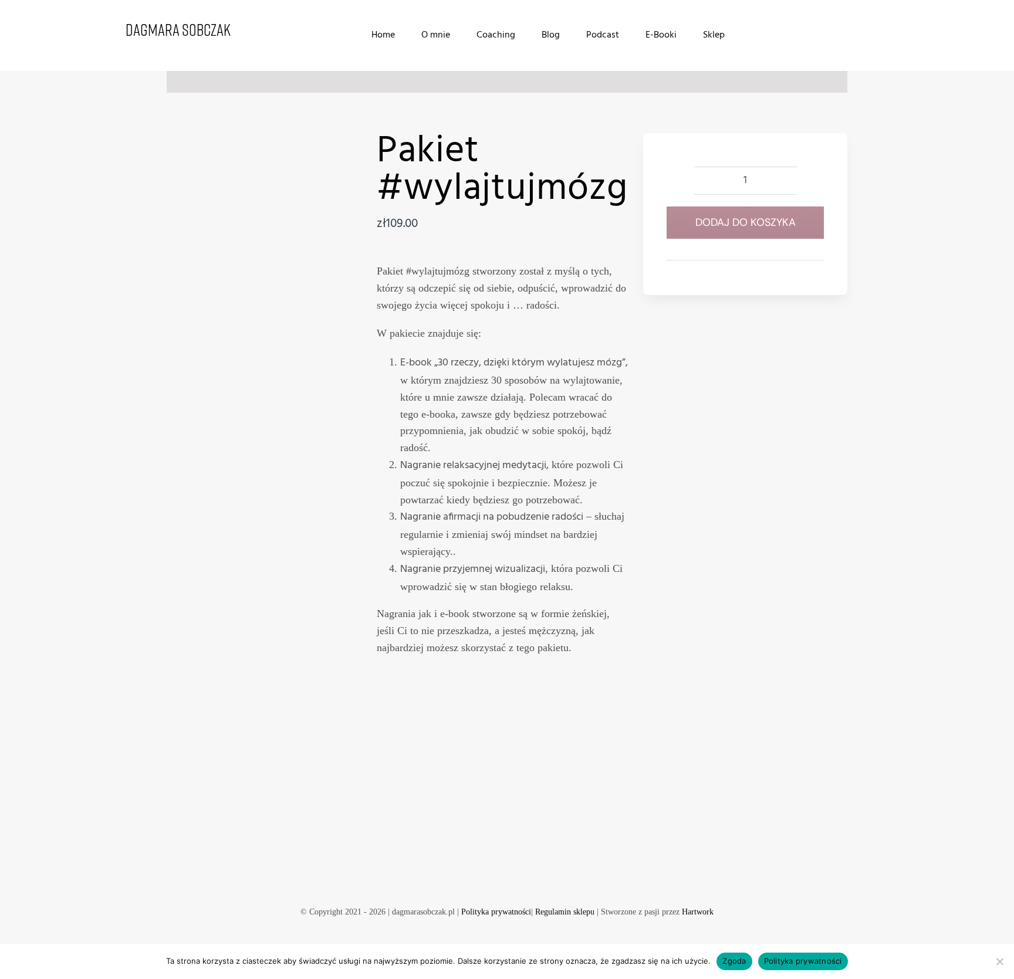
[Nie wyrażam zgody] (999, 961)
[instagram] (535, 875)
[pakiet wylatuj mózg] (254, 214)
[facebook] (478, 875)
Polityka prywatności (496, 911)
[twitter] (516, 875)
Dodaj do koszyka (745, 222)
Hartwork (698, 911)
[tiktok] (497, 875)
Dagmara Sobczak (178, 29)
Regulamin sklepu (564, 911)
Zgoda (734, 961)
